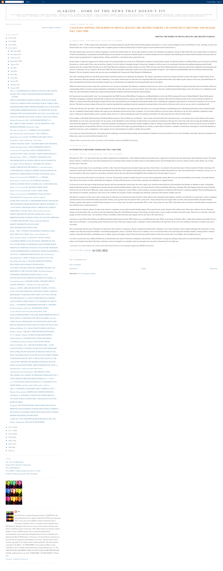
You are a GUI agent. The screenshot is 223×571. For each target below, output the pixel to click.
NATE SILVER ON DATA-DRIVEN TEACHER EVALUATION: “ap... (33, 278)
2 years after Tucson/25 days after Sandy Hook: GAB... (29, 311)
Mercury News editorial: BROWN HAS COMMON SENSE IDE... (32, 392)
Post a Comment (75, 264)
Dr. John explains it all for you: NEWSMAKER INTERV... (30, 308)
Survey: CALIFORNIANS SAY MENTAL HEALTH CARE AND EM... (34, 91)
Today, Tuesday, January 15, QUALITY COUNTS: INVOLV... (31, 237)
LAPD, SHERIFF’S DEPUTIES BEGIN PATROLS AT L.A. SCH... (32, 378)
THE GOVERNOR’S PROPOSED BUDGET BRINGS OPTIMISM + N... (34, 204)
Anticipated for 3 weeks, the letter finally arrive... (27, 368)
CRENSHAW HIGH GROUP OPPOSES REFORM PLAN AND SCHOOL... (35, 107)
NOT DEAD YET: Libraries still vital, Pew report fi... (28, 197)
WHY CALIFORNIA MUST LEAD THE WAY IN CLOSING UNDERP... (34, 355)
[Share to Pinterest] (106, 250)
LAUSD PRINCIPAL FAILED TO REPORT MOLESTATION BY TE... (34, 170)
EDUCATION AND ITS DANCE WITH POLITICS (27, 264)
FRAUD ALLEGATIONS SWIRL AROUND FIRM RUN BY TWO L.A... (34, 365)
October (13, 58)
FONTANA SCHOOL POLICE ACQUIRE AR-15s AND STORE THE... (34, 184)
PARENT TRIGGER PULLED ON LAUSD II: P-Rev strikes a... (31, 214)
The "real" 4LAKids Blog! (15, 462)
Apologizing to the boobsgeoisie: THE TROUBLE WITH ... (30, 372)
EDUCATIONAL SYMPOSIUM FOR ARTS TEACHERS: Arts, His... (33, 318)
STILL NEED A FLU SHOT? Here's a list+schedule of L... (29, 234)
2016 (10, 38)
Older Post (213, 268)
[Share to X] (101, 250)
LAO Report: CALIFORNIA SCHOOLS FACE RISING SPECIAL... (32, 395)
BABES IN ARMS (16, 402)
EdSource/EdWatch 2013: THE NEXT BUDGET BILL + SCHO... (32, 345)
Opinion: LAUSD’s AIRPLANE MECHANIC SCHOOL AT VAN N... (33, 288)
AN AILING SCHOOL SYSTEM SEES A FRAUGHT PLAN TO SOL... (34, 398)
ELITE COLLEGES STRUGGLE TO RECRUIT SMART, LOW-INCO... (34, 291)
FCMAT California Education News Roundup (21, 474)
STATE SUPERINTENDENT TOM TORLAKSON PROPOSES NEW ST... (35, 315)
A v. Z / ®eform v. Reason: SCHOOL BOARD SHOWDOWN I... (31, 335)
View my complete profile (17, 559)
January (13, 88)
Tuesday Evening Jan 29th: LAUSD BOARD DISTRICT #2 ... (31, 120)
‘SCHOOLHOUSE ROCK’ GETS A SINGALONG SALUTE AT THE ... (34, 358)
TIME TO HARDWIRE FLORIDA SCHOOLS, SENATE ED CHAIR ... (34, 100)
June (12, 71)
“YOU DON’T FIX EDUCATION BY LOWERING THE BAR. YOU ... (33, 268)
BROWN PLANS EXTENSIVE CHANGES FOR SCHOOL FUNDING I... (34, 409)
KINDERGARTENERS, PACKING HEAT (24, 415)
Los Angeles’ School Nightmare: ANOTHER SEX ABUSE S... (31, 164)
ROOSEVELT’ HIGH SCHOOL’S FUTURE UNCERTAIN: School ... (33, 174)
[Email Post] (93, 250)
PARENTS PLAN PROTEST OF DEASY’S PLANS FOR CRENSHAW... (34, 247)
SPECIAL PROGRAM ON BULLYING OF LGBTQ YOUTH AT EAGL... (34, 325)
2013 (10, 48)
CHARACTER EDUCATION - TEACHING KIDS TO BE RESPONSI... (34, 143)
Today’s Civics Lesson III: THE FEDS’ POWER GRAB (29, 187)
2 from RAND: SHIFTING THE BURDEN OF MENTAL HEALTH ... (33, 362)
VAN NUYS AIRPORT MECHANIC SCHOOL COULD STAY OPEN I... (34, 117)
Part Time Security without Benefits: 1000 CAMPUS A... (29, 133)
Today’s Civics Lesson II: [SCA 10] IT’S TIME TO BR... (29, 190)
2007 (10, 444)
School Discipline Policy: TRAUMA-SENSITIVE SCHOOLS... (31, 261)
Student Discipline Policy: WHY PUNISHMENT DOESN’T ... (31, 147)
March (12, 81)
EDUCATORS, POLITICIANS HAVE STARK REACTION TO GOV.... (33, 351)
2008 (10, 440)
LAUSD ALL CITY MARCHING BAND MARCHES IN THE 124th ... (33, 419)
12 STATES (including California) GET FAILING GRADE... (30, 341)
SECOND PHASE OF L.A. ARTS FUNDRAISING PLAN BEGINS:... (33, 298)
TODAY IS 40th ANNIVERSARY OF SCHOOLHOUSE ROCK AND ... (34, 321)
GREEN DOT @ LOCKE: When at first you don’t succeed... (30, 211)
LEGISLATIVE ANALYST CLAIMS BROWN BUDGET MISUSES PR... (34, 200)
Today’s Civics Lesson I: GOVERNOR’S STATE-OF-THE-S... (31, 194)
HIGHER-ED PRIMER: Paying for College (24, 127)
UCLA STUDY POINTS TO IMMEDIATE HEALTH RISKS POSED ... (34, 244)
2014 (10, 44)
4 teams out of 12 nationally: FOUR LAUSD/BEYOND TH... (30, 150)
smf (18, 511)
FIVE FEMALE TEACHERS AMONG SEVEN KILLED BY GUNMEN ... (35, 412)
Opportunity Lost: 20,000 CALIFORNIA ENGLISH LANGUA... (32, 137)
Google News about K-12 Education (18, 465)
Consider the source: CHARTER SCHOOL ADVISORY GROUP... (32, 281)
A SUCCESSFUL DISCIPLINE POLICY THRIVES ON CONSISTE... (33, 207)
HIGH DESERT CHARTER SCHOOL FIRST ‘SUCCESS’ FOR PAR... (34, 294)
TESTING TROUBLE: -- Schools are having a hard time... (30, 284)
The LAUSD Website (13, 468)
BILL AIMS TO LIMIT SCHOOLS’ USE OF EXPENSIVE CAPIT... (33, 123)
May (12, 74)
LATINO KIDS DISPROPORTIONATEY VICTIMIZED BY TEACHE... (34, 110)
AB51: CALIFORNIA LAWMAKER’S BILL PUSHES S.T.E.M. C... (33, 388)
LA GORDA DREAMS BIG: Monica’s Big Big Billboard (29, 221)
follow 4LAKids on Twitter (51, 27)
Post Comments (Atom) (87, 273)
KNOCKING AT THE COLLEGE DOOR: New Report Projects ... (32, 271)
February (13, 84)
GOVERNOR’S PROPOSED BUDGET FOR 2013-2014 (29, 274)
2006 (10, 447)
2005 (10, 450)
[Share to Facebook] (104, 250)
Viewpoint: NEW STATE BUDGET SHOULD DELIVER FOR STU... (33, 405)
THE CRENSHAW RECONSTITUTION (23, 227)
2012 (10, 427)
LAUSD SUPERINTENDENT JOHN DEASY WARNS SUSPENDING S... (34, 251)
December (14, 51)
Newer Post (73, 268)
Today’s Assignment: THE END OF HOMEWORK (27, 422)
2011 (10, 430)
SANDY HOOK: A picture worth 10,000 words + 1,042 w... (30, 385)
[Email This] (96, 250)
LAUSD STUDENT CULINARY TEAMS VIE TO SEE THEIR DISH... (34, 348)
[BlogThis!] (99, 250)
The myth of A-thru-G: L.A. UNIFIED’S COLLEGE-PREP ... (30, 130)
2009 (10, 437)
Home (144, 268)
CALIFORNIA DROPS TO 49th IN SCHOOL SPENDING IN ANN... (33, 241)
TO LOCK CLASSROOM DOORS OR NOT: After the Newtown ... (32, 254)
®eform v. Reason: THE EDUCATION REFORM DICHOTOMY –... (33, 331)
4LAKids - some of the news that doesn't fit (111, 11)
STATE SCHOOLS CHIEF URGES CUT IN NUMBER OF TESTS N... (33, 301)
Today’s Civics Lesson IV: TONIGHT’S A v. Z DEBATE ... (30, 177)
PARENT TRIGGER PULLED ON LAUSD (24, 224)
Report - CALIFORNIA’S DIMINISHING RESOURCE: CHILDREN (33, 305)
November (14, 54)
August (13, 64)
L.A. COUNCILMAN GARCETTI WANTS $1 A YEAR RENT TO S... (34, 382)
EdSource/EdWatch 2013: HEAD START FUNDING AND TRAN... (33, 328)
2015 (10, 41)
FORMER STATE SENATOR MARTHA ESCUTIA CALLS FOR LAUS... (35, 113)
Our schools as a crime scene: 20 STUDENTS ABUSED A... (30, 180)
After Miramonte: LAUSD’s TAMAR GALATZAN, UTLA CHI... (32, 258)
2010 (10, 434)
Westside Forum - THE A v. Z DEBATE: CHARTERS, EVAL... (31, 157)
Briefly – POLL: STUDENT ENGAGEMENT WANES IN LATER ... (33, 231)
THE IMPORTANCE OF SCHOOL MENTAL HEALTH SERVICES (33, 160)
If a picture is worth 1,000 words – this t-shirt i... (26, 140)
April (12, 78)
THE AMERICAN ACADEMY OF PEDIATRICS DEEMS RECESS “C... (34, 375)
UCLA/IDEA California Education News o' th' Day (23, 471)
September (14, 61)
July (12, 68)
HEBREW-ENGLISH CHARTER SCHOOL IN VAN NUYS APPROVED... (35, 217)
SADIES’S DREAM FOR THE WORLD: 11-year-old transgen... (31, 167)
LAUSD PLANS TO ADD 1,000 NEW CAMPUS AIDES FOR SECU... (34, 154)
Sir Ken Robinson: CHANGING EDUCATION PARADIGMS (31, 338)
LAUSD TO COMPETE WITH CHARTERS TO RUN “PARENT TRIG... (34, 103)
